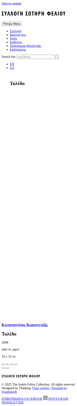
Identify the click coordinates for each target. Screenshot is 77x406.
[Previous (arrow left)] (3, 368)
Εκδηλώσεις (18, 49)
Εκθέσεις (16, 42)
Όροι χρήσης (40, 388)
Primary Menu (11, 23)
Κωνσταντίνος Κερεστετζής (25, 325)
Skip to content (11, 3)
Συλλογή (15, 31)
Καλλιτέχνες (18, 34)
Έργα (13, 38)
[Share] (7, 364)
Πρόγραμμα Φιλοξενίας (25, 46)
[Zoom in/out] (15, 364)
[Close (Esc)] (3, 364)
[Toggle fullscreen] (11, 364)
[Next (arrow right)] (7, 368)
